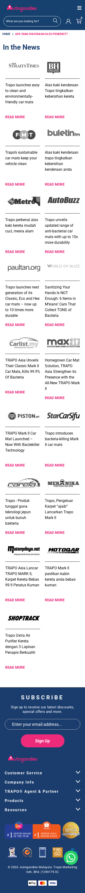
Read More (15, 117)
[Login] (68, 21)
